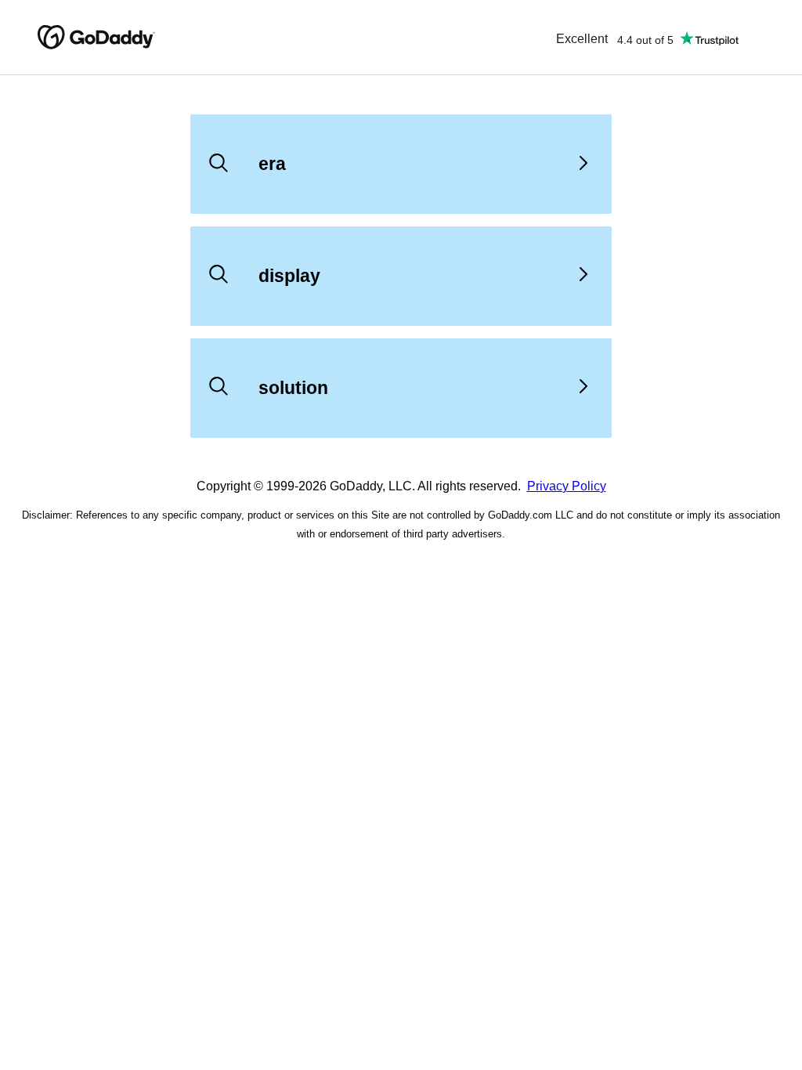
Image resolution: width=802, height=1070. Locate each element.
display (289, 276)
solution (293, 388)
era (272, 164)
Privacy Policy (566, 486)
